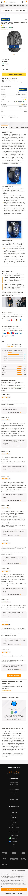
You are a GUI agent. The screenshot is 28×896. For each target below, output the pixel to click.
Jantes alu (14, 815)
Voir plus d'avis (14, 675)
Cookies (14, 802)
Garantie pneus (14, 782)
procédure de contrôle (17, 387)
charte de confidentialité (8, 746)
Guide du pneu (14, 784)
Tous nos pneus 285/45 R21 (9, 116)
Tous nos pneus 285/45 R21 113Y (10, 117)
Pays (14, 797)
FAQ (11, 127)
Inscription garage (14, 789)
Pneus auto (14, 810)
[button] (14, 353)
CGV (14, 794)
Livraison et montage (14, 827)
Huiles (14, 822)
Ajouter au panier (15, 74)
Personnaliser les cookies (14, 893)
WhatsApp (14, 838)
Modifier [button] (25, 94)
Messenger (14, 841)
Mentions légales (14, 792)
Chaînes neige (20, 5)
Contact (14, 844)
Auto (2, 5)
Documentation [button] (6, 690)
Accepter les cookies (14, 889)
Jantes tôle (14, 812)
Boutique (14, 820)
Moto (10, 5)
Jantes (6, 5)
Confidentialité (14, 799)
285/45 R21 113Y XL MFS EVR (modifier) (14, 10)
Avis (14, 787)
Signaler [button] (4, 410)
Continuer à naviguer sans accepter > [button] (19, 870)
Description (4, 127)
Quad (14, 5)
